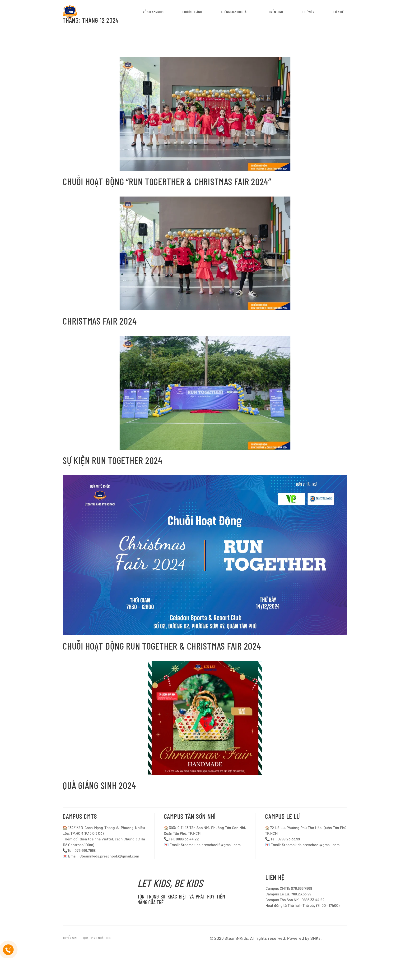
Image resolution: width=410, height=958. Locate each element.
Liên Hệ (338, 11)
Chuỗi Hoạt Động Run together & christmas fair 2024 (162, 645)
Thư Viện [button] (308, 11)
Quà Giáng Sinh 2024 (99, 785)
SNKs (315, 938)
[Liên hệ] (8, 949)
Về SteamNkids (153, 11)
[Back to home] (70, 12)
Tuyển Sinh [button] (275, 11)
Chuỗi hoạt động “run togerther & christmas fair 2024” (167, 181)
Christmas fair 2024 (100, 320)
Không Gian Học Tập (234, 11)
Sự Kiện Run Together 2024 (113, 460)
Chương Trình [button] (192, 11)
